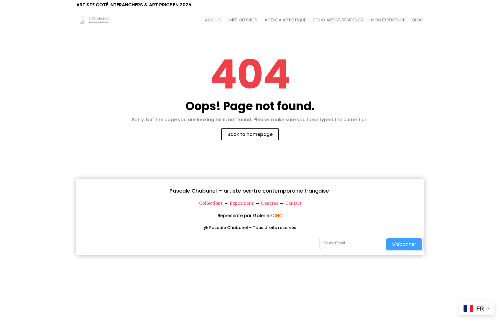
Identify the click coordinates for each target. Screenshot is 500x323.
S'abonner (404, 244)
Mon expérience (388, 20)
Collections (211, 203)
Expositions (242, 203)
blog (418, 20)
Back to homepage (250, 134)
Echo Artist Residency (338, 20)
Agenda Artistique (285, 20)
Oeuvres (269, 203)
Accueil (213, 20)
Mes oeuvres (243, 20)
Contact (293, 203)
